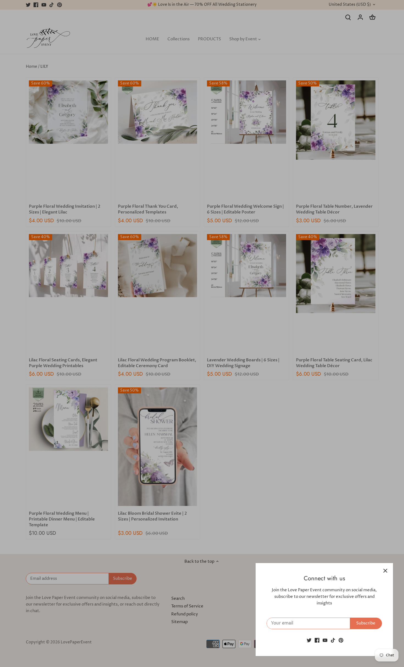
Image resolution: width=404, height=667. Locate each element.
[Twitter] (309, 640)
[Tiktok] (333, 640)
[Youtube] (325, 640)
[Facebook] (317, 640)
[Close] (385, 571)
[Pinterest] (341, 640)
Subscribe (365, 623)
